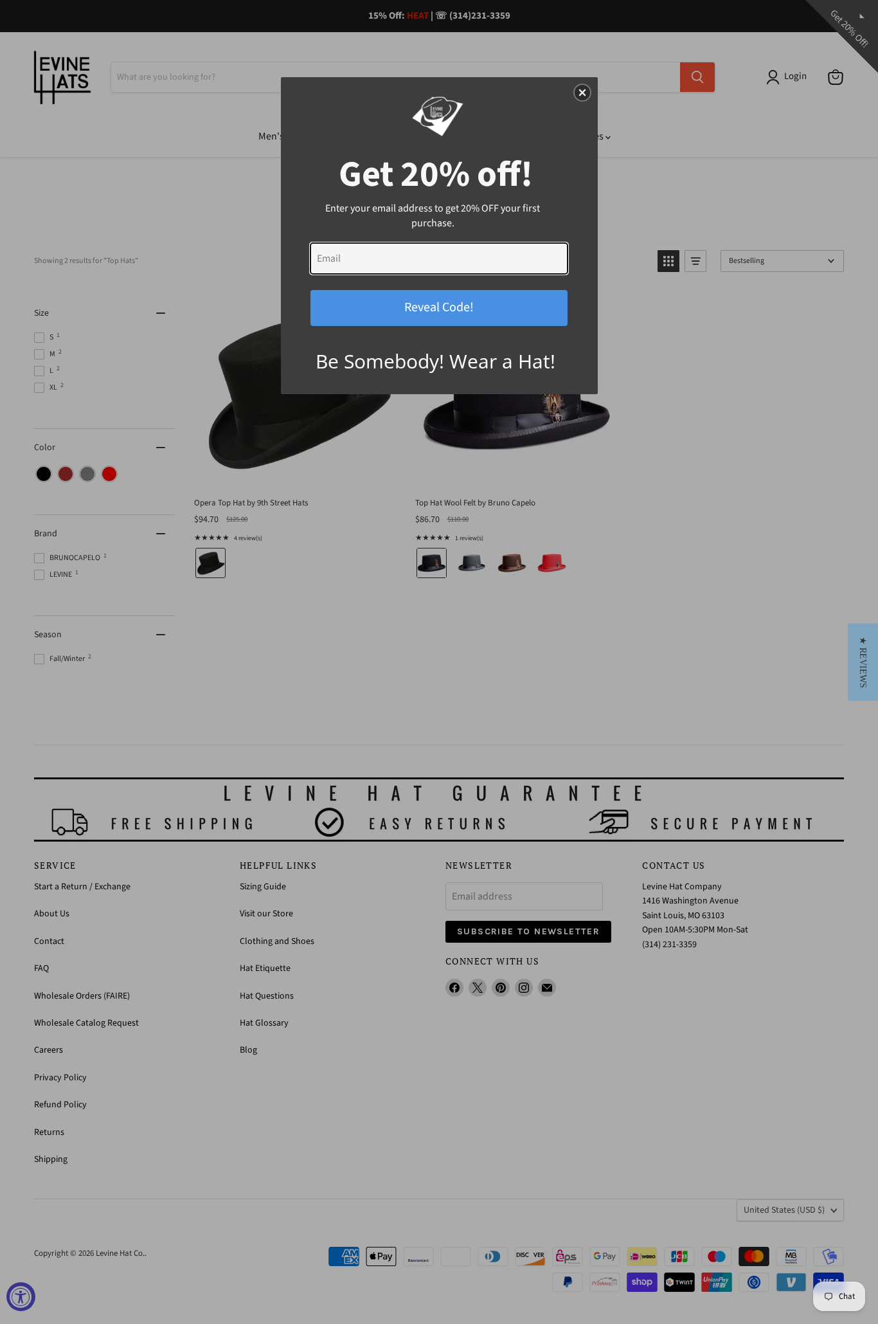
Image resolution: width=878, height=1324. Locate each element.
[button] (863, 662)
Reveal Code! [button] (439, 307)
